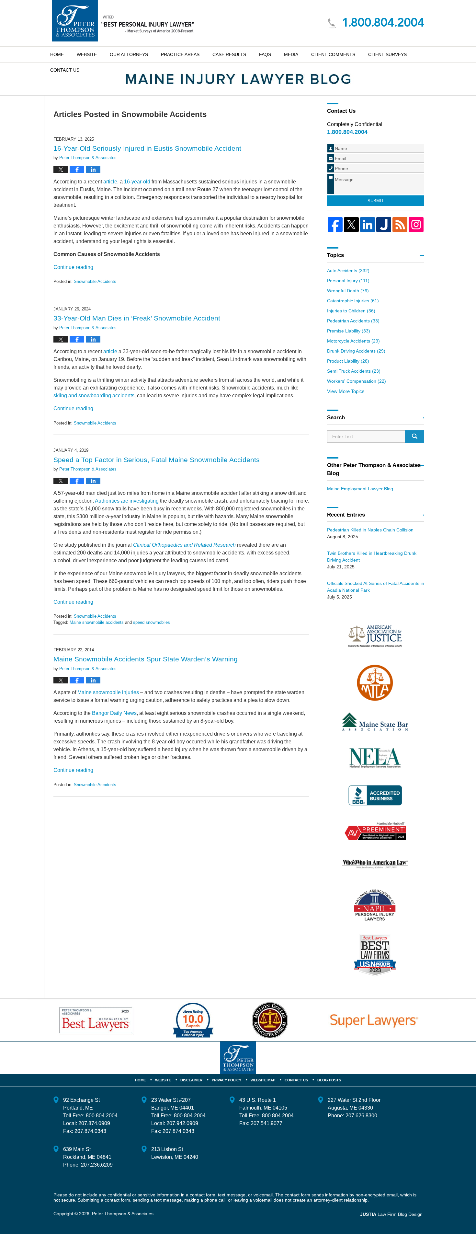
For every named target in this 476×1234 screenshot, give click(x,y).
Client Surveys (387, 54)
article (110, 181)
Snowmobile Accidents (95, 281)
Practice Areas (180, 54)
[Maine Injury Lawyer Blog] (238, 79)
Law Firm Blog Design (391, 1214)
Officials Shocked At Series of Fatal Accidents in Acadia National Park (375, 587)
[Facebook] (335, 224)
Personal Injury (348, 280)
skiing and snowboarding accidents (93, 395)
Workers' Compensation (356, 381)
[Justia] (384, 224)
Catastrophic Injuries (353, 300)
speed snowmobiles (151, 622)
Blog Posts (329, 1080)
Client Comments (333, 54)
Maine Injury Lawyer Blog (123, 20)
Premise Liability (348, 330)
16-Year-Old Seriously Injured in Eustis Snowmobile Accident (147, 148)
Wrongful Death (348, 290)
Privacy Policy (226, 1080)
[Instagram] (416, 224)
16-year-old (137, 181)
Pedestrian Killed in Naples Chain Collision (370, 529)
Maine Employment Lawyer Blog (360, 488)
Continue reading (73, 267)
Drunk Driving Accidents (356, 351)
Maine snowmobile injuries (108, 692)
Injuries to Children (351, 310)
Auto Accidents (348, 270)
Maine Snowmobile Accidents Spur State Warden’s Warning (145, 659)
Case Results (229, 54)
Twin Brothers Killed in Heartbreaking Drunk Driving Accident (371, 557)
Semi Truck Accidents (353, 371)
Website (87, 54)
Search (414, 436)
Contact (64, 70)
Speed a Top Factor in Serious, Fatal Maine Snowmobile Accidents (156, 459)
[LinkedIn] (367, 224)
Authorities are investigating (127, 501)
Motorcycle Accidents (353, 340)
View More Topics (346, 391)
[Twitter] (351, 224)
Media (291, 54)
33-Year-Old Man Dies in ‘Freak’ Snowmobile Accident (136, 318)
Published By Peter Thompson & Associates (376, 22)
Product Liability (348, 361)
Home (57, 54)
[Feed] (400, 224)
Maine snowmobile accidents (97, 622)
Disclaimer (191, 1080)
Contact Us (296, 1080)
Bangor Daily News (114, 713)
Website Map (263, 1080)
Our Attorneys (129, 54)
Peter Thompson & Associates (122, 1213)
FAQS (265, 54)
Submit (376, 200)
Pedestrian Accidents (353, 320)
